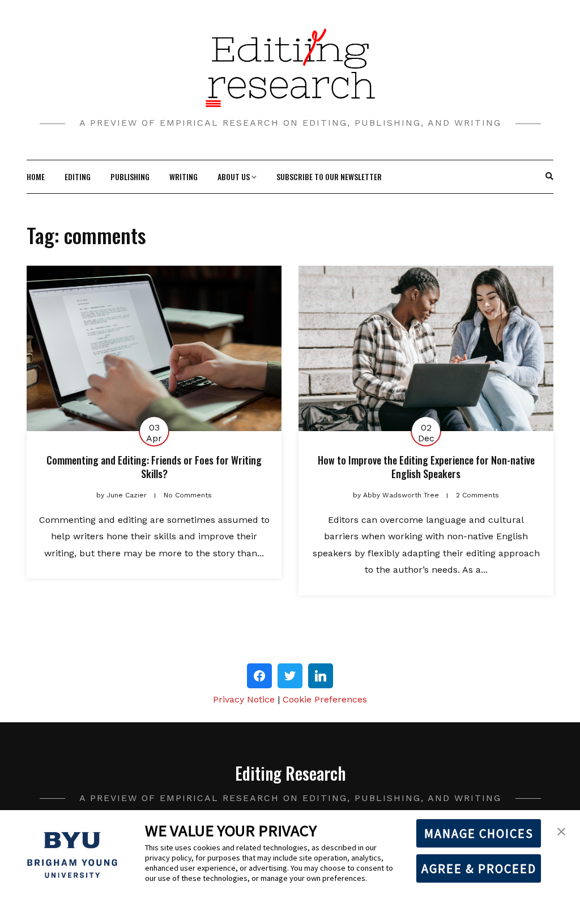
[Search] (549, 176)
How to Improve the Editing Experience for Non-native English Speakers (426, 466)
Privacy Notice (244, 699)
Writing (183, 176)
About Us (234, 176)
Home (36, 176)
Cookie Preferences (325, 699)
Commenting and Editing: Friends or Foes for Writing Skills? (154, 466)
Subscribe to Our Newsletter (329, 176)
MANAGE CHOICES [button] (479, 833)
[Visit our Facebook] (259, 676)
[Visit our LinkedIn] (320, 676)
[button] (561, 830)
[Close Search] (543, 176)
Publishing (130, 176)
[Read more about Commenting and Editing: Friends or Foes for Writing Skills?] (154, 349)
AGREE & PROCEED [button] (478, 868)
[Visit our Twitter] (290, 676)
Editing (78, 176)
